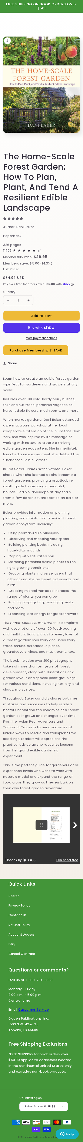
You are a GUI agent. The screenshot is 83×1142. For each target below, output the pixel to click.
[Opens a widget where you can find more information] (67, 1134)
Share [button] (12, 363)
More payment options (41, 338)
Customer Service (33, 1009)
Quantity (9, 292)
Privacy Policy (19, 905)
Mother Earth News (34, 1137)
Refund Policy (19, 925)
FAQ (12, 944)
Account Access (21, 934)
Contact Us (18, 915)
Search (14, 896)
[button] (13, 218)
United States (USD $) (39, 1106)
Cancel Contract (22, 954)
